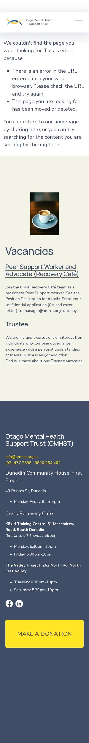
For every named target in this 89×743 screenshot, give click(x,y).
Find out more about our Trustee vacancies (43, 361)
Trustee (16, 324)
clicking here (25, 129)
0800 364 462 (48, 462)
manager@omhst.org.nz (44, 310)
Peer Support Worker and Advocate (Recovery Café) (42, 270)
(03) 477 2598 (18, 462)
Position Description (23, 298)
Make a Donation (44, 634)
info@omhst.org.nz (21, 456)
